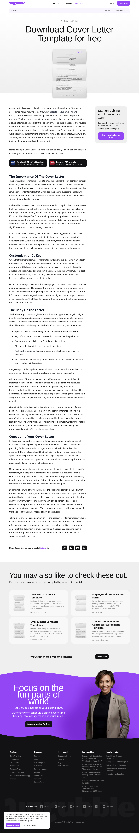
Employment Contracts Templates (44, 623)
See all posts (102, 657)
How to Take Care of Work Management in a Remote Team (92, 774)
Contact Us (38, 775)
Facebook (47, 806)
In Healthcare (63, 766)
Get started (123, 3)
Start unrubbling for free (111, 136)
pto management (34, 716)
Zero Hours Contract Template (42, 596)
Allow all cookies (13, 825)
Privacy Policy (39, 782)
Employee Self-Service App (20, 775)
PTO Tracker (15, 762)
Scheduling (14, 759)
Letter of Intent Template (116, 765)
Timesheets (14, 766)
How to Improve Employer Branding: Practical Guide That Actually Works (92, 766)
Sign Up (61, 759)
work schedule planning (38, 712)
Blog (36, 759)
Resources (79, 3)
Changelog (14, 779)
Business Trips (15, 769)
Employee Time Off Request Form (109, 596)
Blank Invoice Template (115, 774)
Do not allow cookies (29, 825)
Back (15, 11)
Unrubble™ (59, 822)
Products (56, 3)
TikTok (89, 806)
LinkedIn (76, 806)
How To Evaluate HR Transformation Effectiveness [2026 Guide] (92, 788)
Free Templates (40, 762)
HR (61, 21)
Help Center (38, 766)
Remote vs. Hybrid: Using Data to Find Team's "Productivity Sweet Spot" (92, 758)
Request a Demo (64, 756)
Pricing (69, 3)
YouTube (110, 806)
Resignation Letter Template (117, 762)
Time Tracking (15, 756)
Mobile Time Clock (17, 772)
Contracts (33, 612)
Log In (60, 762)
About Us (37, 772)
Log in (111, 3)
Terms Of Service (40, 779)
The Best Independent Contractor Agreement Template (106, 624)
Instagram (62, 806)
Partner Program (40, 769)
